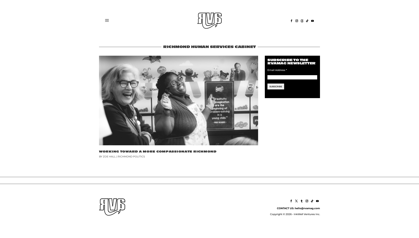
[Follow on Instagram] (296, 20)
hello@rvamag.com (307, 208)
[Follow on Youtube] (312, 20)
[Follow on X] (296, 201)
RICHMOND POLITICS (131, 156)
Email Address (277, 70)
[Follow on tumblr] (301, 201)
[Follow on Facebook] (291, 20)
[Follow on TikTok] (307, 20)
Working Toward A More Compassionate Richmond (158, 151)
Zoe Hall (109, 156)
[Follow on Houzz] (302, 20)
